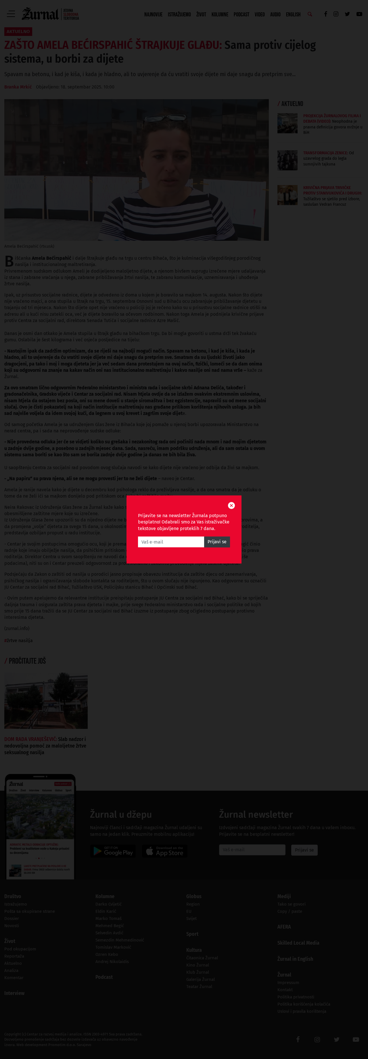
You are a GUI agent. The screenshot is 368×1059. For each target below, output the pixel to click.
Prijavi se (217, 542)
